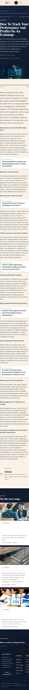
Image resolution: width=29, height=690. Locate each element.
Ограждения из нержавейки (14, 570)
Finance (18, 662)
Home (1, 11)
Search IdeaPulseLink (7, 673)
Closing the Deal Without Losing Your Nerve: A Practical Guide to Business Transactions (13, 529)
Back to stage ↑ (3, 646)
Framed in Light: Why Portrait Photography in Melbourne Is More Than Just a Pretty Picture (14, 267)
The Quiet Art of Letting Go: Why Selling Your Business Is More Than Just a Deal (14, 614)
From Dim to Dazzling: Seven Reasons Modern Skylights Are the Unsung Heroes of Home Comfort (14, 372)
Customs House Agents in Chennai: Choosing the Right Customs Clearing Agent (14, 313)
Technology (19, 665)
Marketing (19, 667)
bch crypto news (6, 101)
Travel (18, 673)
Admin (3, 55)
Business (6, 11)
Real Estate (19, 670)
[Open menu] (20, 3)
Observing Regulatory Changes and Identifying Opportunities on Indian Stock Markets (14, 164)
